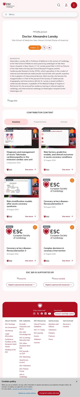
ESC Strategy (10, 324)
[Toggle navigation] (74, 5)
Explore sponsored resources (20, 285)
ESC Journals (38, 333)
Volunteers (52, 330)
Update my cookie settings (27, 393)
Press (51, 339)
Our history (9, 331)
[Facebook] (42, 313)
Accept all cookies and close (49, 393)
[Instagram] (34, 313)
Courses (37, 343)
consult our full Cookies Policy (22, 389)
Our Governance (11, 327)
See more (29, 169)
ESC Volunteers (25, 366)
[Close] (76, 381)
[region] (40, 387)
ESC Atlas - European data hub (24, 345)
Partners (52, 336)
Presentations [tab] (40, 122)
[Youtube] (49, 314)
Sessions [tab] (16, 122)
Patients (52, 333)
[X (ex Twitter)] (38, 313)
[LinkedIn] (45, 313)
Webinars (37, 339)
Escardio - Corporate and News (24, 326)
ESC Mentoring (24, 357)
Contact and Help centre (64, 314)
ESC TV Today (39, 330)
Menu (11, 14)
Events (36, 336)
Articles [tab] (64, 122)
